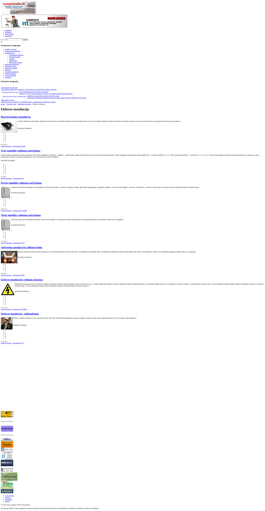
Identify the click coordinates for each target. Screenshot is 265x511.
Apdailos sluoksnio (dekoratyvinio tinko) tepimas (43, 96)
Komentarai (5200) (19, 146)
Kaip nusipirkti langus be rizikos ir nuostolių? (34, 92)
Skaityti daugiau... (7, 146)
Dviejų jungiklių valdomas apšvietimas (21, 183)
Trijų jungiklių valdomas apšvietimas (20, 150)
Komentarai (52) (18, 343)
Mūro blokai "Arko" (7, 100)
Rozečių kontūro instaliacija (16, 116)
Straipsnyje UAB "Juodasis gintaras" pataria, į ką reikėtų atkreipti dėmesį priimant (45, 94)
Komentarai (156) (19, 243)
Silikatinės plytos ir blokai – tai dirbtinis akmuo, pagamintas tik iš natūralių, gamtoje (28, 102)
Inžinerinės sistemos (24, 104)
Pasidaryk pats (11, 104)
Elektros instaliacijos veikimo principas (22, 279)
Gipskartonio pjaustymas (9, 88)
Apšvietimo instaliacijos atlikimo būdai (21, 247)
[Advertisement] (132, 379)
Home (3, 104)
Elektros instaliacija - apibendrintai (20, 313)
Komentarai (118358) (20, 211)
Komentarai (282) (19, 275)
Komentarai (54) (18, 178)
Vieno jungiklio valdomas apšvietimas (21, 215)
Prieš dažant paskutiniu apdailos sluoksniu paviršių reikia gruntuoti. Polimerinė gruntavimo (56, 98)
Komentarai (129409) (20, 309)
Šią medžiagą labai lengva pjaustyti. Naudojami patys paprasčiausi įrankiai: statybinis (29, 89)
